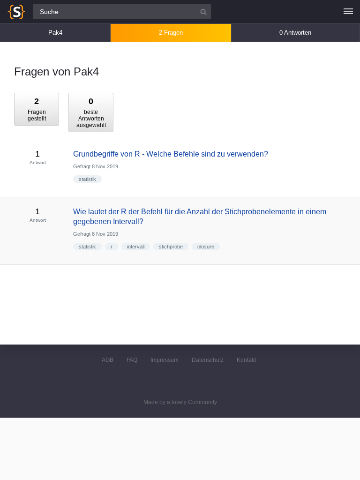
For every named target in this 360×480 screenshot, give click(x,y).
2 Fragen (171, 32)
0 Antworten (295, 32)
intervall (135, 246)
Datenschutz (208, 360)
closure (205, 246)
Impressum (164, 360)
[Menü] (348, 11)
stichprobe (171, 246)
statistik (87, 179)
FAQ (132, 360)
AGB (107, 360)
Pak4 (55, 32)
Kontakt (246, 360)
